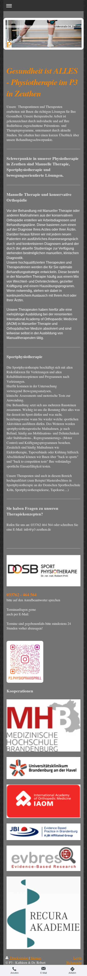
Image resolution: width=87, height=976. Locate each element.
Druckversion (19, 958)
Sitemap (35, 958)
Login (77, 958)
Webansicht (74, 962)
